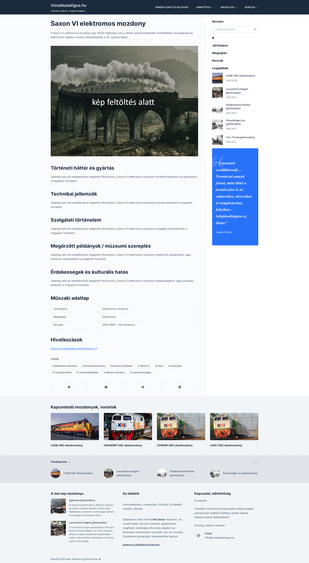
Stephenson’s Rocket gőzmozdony (182, 473)
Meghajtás (227, 7)
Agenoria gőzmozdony (82, 500)
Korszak (250, 7)
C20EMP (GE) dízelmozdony (175, 445)
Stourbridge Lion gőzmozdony (240, 473)
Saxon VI (144, 365)
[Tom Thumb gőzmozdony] (217, 139)
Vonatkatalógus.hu (68, 5)
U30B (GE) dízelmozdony (240, 75)
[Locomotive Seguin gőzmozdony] (217, 92)
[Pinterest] (142, 387)
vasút (159, 365)
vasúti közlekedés (87, 372)
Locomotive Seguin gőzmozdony (128, 473)
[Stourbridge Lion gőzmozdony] (217, 124)
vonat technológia (140, 372)
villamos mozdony (114, 372)
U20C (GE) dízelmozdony (226, 445)
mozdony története (121, 365)
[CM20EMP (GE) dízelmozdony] (128, 426)
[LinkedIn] (179, 387)
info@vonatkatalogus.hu (219, 537)
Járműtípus (203, 7)
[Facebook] (69, 387)
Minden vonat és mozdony (172, 7)
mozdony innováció (93, 365)
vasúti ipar (175, 365)
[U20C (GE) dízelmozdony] (234, 426)
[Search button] (255, 29)
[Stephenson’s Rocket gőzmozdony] (217, 108)
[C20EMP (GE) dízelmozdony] (181, 426)
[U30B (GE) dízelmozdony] (217, 78)
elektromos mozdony (65, 365)
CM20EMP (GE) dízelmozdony (123, 445)
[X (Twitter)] (106, 387)
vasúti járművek (62, 372)
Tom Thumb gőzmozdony (240, 137)
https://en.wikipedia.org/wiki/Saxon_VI (74, 348)
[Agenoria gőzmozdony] (58, 506)
